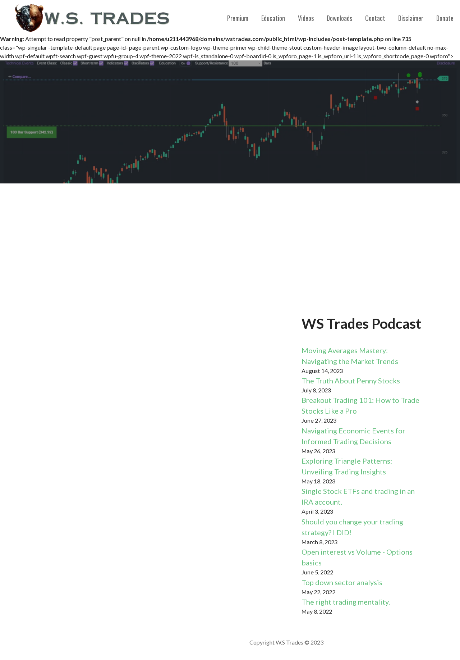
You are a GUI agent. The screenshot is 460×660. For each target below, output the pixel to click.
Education (273, 18)
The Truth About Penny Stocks (351, 380)
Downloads (339, 18)
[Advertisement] (230, 248)
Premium (237, 18)
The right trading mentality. (346, 601)
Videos (306, 18)
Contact (375, 18)
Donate (445, 18)
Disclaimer (410, 18)
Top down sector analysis (342, 582)
